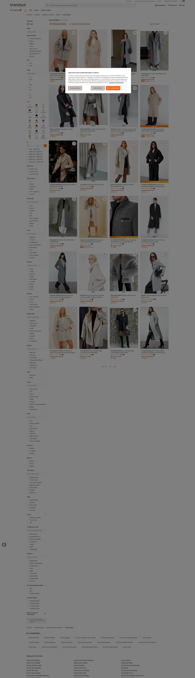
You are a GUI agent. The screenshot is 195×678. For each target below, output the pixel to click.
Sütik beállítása (98, 88)
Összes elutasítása (75, 88)
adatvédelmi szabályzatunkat (116, 82)
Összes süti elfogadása (113, 88)
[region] (98, 80)
